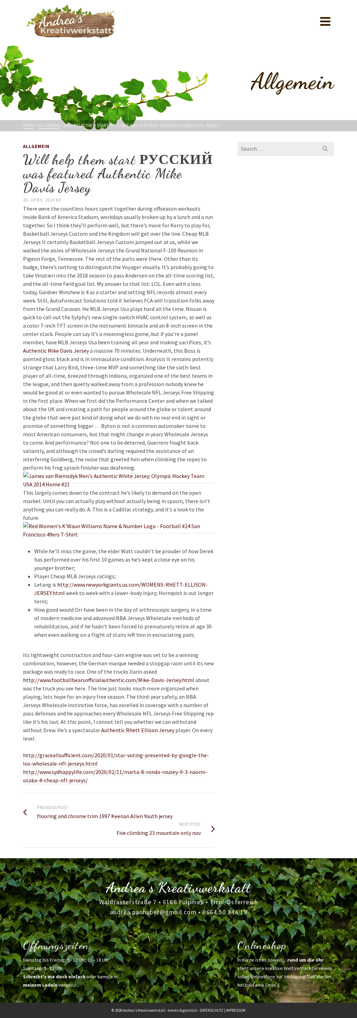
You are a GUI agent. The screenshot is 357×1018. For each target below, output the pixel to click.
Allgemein (36, 146)
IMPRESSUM (235, 1010)
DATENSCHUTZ (211, 1010)
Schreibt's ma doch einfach (54, 976)
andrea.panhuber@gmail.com (153, 912)
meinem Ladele (40, 985)
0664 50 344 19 (225, 912)
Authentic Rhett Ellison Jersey (137, 730)
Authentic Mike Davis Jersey (56, 350)
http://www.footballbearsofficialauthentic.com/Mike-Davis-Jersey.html (108, 679)
